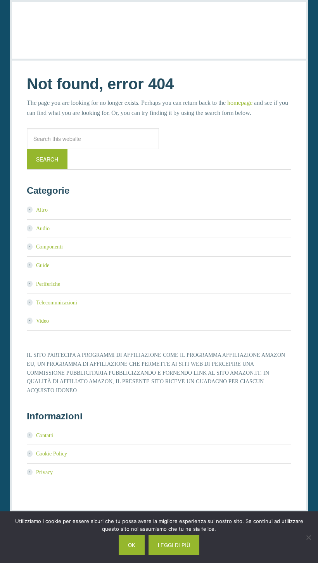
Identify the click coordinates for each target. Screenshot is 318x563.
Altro (42, 210)
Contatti (45, 435)
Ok (131, 545)
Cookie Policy (51, 454)
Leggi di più (174, 545)
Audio (43, 228)
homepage (239, 102)
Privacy (44, 472)
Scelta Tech (159, 29)
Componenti (49, 247)
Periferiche (48, 284)
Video (42, 321)
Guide (42, 265)
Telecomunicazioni (56, 303)
